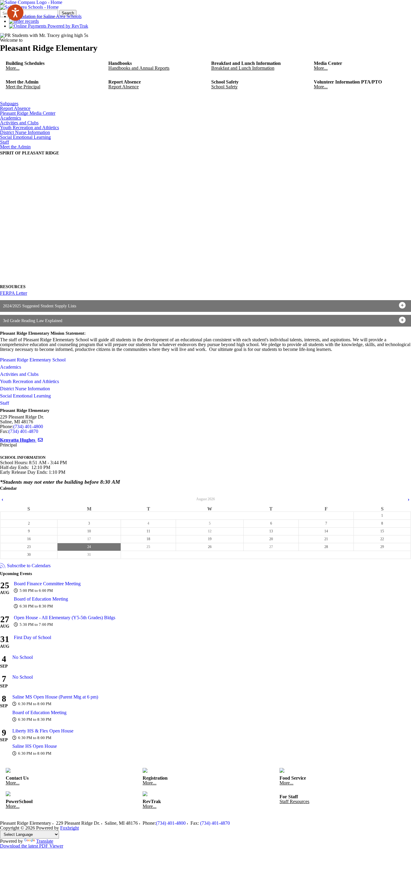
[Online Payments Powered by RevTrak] (48, 26)
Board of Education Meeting (41, 598)
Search (68, 13)
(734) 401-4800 (28, 426)
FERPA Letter (13, 293)
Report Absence (15, 108)
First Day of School (32, 637)
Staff (4, 142)
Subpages (9, 103)
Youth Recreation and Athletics (29, 127)
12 (210, 531)
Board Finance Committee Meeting (47, 583)
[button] (205, 306)
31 (89, 555)
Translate (44, 841)
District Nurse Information (25, 132)
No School (22, 657)
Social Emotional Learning (25, 137)
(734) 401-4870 (23, 431)
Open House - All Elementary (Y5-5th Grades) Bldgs (64, 617)
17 (89, 539)
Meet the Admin (15, 147)
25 (148, 547)
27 (271, 547)
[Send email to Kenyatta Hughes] (40, 440)
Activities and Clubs (19, 122)
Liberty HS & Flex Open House (42, 730)
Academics (10, 118)
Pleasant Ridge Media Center (27, 113)
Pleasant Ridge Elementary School (33, 359)
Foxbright (69, 827)
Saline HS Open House (34, 746)
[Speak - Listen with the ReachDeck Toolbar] (15, 13)
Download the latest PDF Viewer (31, 845)
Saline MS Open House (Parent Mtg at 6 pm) (55, 696)
